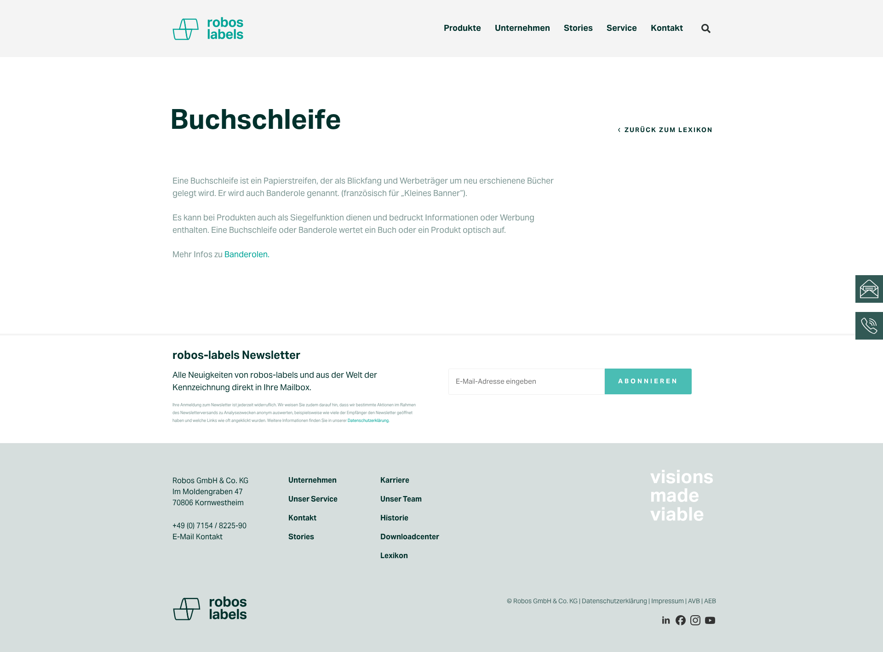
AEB (710, 601)
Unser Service (313, 499)
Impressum (667, 601)
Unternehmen (522, 28)
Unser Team (401, 499)
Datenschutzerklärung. (369, 420)
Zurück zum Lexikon (669, 130)
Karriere (394, 480)
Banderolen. (246, 254)
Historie (394, 518)
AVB (694, 601)
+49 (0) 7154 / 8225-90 (209, 526)
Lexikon (394, 555)
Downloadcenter (409, 537)
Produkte (462, 28)
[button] (706, 28)
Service (622, 28)
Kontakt (667, 28)
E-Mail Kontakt (197, 537)
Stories (578, 28)
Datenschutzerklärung (614, 601)
